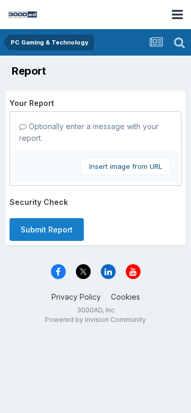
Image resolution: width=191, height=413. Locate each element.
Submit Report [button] (47, 229)
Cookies (125, 296)
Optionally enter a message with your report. (89, 132)
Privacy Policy (76, 296)
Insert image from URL (125, 166)
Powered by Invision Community (95, 320)
